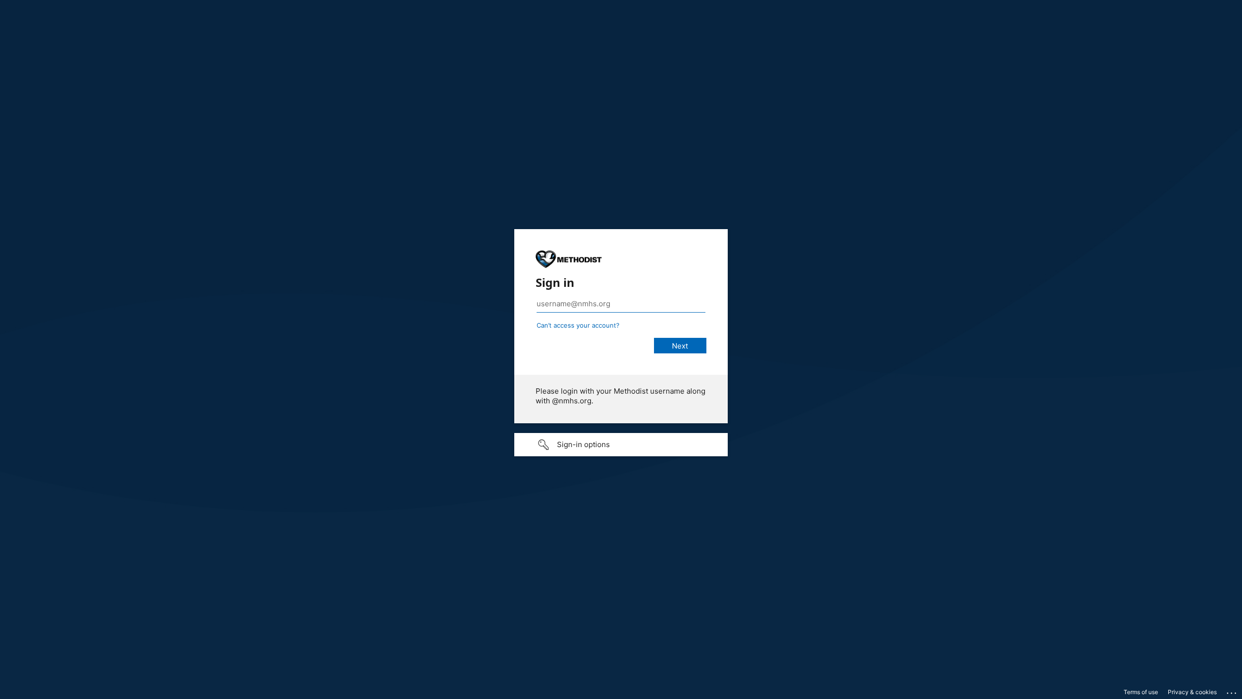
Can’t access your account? (578, 325)
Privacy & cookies (1192, 692)
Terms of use (1141, 692)
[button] (621, 444)
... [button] (1232, 691)
